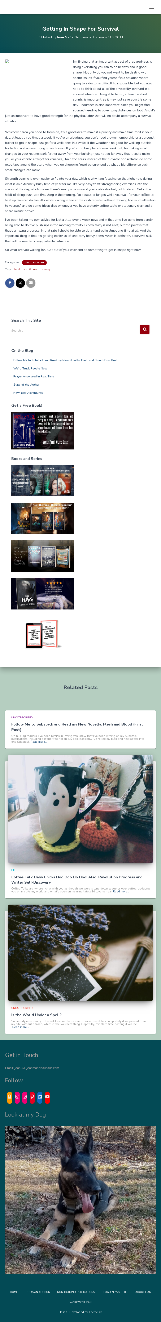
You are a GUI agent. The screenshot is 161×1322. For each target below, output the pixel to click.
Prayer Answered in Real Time (33, 376)
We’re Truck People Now (30, 369)
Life (13, 870)
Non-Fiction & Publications (76, 1292)
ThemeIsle (96, 1312)
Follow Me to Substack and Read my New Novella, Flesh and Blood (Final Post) (65, 360)
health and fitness (26, 269)
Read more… (39, 741)
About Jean (143, 1292)
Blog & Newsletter (115, 1292)
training (45, 269)
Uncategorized (34, 262)
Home (14, 1292)
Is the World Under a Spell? (36, 1014)
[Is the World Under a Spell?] (80, 952)
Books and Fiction (37, 1292)
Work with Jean (81, 1302)
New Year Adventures (28, 393)
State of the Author (26, 385)
